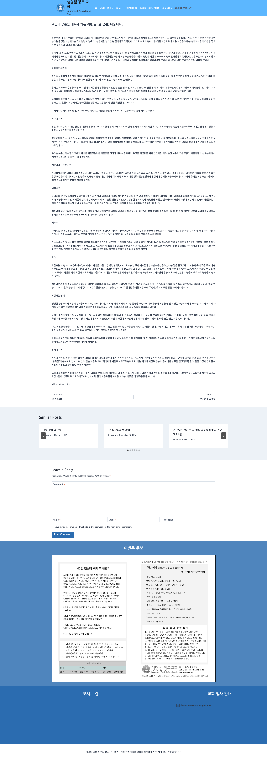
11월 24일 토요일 (119, 430)
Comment (59, 484)
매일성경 (132, 7)
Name (57, 519)
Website (168, 519)
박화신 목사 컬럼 (150, 7)
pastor (48, 435)
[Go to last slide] (43, 435)
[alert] (219, 705)
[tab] (128, 450)
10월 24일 (58, 397)
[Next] (223, 435)
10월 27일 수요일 (206, 397)
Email (112, 519)
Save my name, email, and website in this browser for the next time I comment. (93, 527)
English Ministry (183, 8)
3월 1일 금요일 (52, 430)
